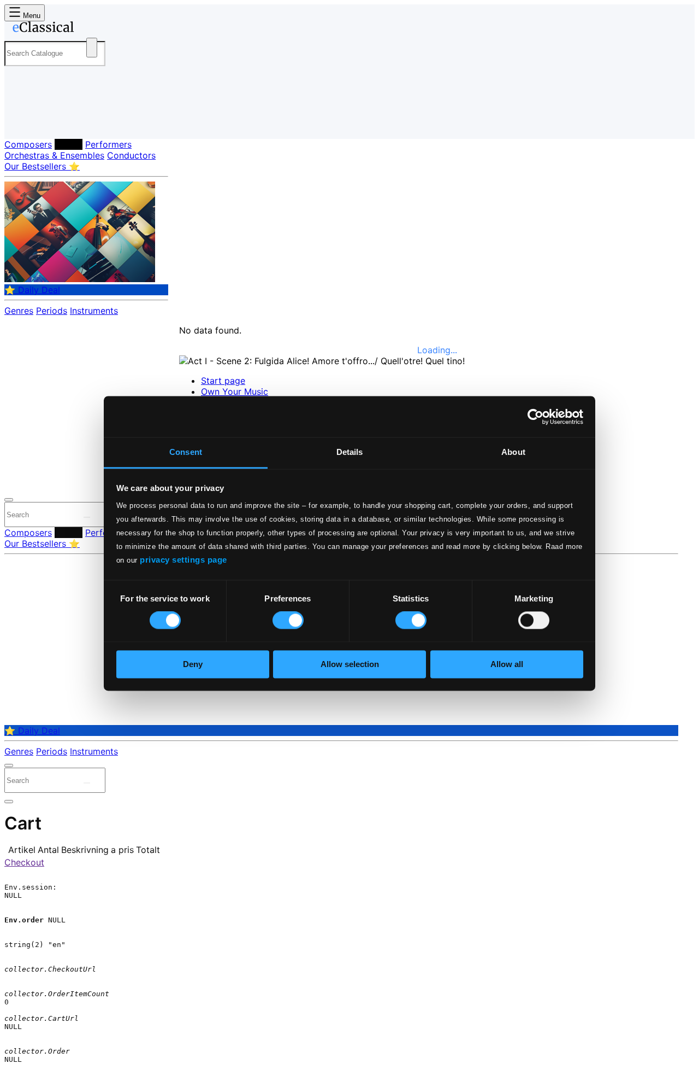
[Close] (8, 499)
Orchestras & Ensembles (54, 155)
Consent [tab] (185, 452)
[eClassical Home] (91, 29)
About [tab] (513, 452)
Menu (30, 15)
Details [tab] (349, 452)
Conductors (131, 155)
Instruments (94, 310)
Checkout (24, 862)
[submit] (87, 517)
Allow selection (350, 664)
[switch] (288, 620)
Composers (28, 144)
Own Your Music (234, 391)
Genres (18, 310)
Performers (108, 144)
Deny (193, 664)
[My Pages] (24, 122)
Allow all (506, 664)
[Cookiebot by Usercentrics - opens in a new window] (535, 416)
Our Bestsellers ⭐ (42, 166)
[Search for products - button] (91, 47)
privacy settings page (183, 559)
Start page (223, 380)
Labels (68, 144)
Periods (51, 310)
